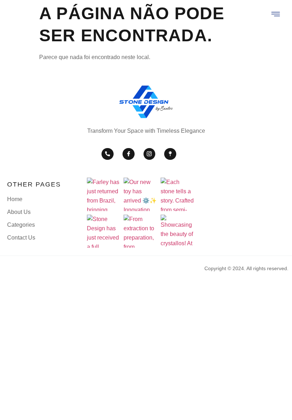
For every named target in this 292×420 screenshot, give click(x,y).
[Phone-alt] (107, 154)
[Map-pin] (170, 154)
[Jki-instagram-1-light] (150, 154)
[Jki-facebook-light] (128, 154)
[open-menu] (276, 15)
